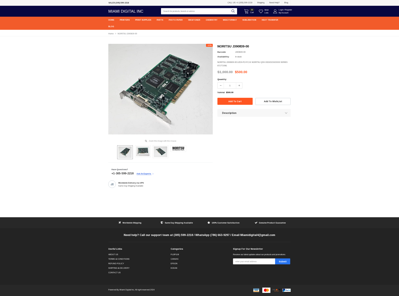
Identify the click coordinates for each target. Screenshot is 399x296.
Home (111, 34)
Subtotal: (221, 92)
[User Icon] (275, 11)
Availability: (223, 57)
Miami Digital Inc (125, 11)
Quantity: (222, 79)
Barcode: (221, 52)
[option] (160, 89)
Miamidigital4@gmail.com (257, 235)
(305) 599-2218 (183, 235)
